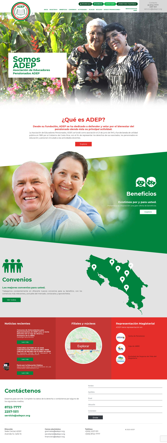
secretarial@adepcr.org (55, 434)
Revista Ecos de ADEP (131, 9)
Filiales (91, 9)
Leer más (25, 342)
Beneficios (63, 9)
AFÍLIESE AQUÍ (86, 4)
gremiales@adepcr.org (55, 431)
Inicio (46, 9)
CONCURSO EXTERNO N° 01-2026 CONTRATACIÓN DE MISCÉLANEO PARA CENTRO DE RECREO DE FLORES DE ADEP (34, 350)
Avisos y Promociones (112, 9)
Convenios (72, 9)
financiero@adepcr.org (55, 437)
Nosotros (53, 9)
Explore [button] (83, 144)
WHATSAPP (111, 4)
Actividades (82, 9)
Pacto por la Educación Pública (30, 365)
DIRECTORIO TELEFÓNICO (127, 4)
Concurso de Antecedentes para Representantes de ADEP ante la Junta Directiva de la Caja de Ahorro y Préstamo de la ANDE (33, 333)
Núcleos (99, 9)
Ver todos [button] (11, 300)
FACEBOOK (98, 4)
